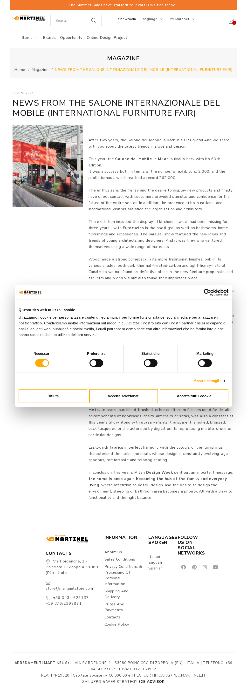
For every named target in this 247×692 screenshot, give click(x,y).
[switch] (96, 363)
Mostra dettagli (206, 381)
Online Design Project (107, 37)
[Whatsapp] (226, 567)
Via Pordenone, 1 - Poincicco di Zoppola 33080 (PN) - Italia (72, 567)
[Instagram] (204, 567)
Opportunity (71, 37)
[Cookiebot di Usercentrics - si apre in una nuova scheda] (207, 292)
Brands (49, 37)
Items (28, 37)
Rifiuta (53, 396)
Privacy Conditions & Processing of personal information (123, 575)
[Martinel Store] (29, 17)
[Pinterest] (194, 567)
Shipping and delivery (116, 594)
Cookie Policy (116, 624)
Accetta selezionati (123, 396)
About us (113, 552)
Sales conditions (119, 559)
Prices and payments (114, 607)
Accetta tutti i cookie (194, 396)
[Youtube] (215, 567)
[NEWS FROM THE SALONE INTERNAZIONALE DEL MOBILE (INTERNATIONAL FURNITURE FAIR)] (48, 166)
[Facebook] (183, 567)
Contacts (112, 617)
